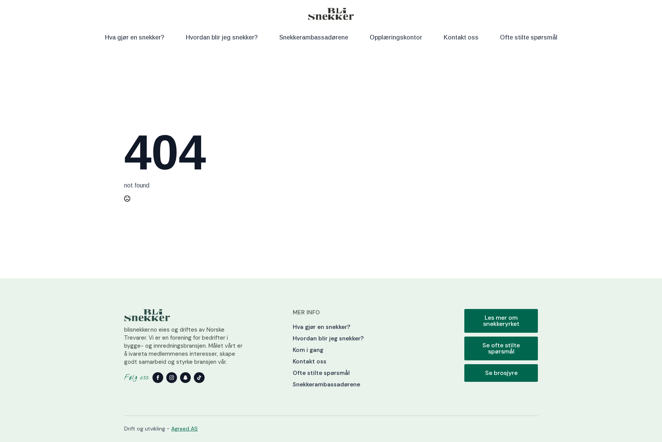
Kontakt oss (461, 37)
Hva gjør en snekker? (134, 37)
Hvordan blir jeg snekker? (222, 37)
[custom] (185, 377)
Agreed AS (184, 428)
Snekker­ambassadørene (313, 37)
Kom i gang (308, 350)
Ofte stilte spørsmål (528, 37)
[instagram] (171, 377)
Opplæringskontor (396, 37)
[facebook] (157, 377)
